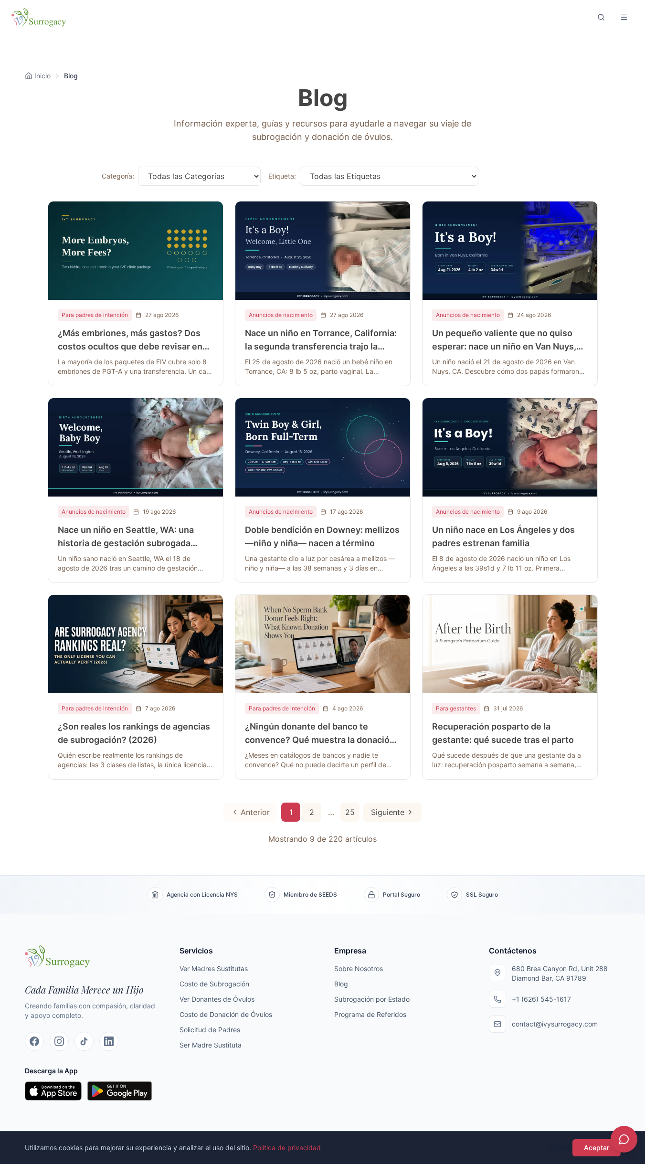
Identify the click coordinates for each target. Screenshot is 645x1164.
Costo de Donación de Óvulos (226, 1014)
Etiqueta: (282, 176)
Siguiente (387, 812)
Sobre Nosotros (358, 968)
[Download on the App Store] (53, 1091)
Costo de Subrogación (214, 984)
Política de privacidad (287, 1147)
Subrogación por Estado (372, 999)
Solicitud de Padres (210, 1030)
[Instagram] (59, 1041)
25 (350, 812)
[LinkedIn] (108, 1041)
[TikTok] (84, 1041)
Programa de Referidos (370, 1014)
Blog (341, 984)
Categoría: (118, 176)
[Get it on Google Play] (119, 1091)
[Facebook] (34, 1041)
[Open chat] (624, 1139)
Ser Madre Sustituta (211, 1045)
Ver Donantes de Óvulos (217, 999)
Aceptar (596, 1147)
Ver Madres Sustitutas (214, 968)
